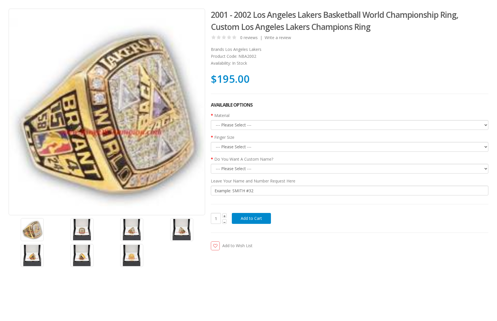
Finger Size (224, 137)
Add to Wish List (237, 245)
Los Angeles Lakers (243, 49)
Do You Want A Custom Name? (243, 159)
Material (222, 115)
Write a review (278, 37)
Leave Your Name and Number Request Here (253, 181)
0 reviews (249, 37)
